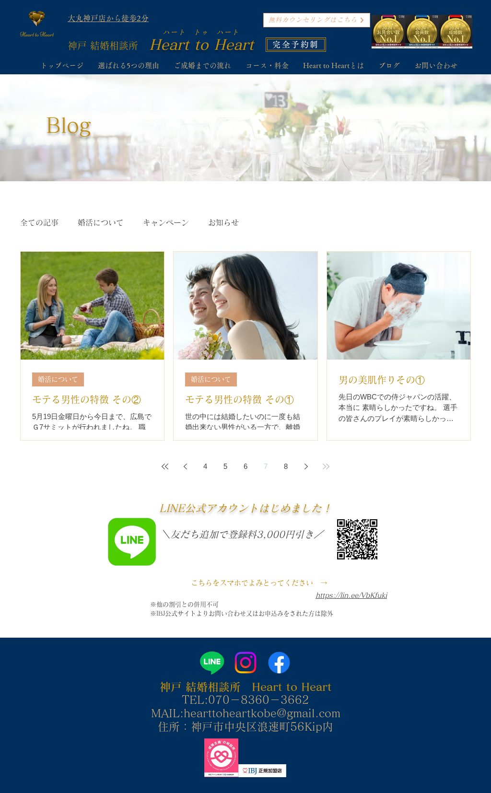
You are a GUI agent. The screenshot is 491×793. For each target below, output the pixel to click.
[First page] (165, 466)
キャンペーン (166, 222)
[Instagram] (245, 662)
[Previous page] (185, 466)
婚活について (101, 222)
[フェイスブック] (279, 662)
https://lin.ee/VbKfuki (351, 595)
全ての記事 (39, 222)
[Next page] (306, 466)
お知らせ (223, 222)
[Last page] (326, 466)
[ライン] (212, 662)
